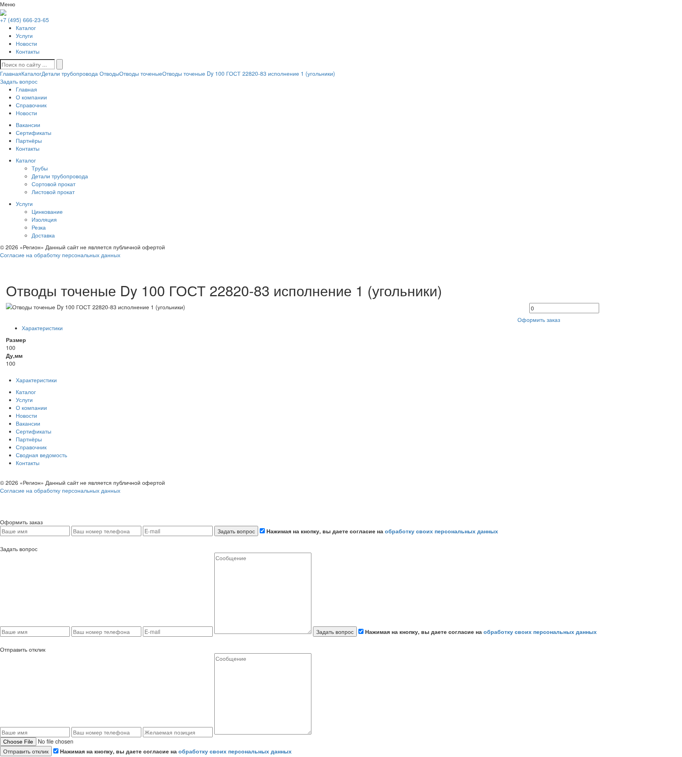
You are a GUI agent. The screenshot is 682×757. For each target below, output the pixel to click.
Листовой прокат (53, 192)
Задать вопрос (236, 531)
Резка (39, 227)
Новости (26, 43)
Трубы (40, 168)
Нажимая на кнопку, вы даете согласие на (381, 531)
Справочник (31, 447)
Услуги (24, 35)
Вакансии (28, 423)
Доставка (43, 235)
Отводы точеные (140, 73)
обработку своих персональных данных (441, 531)
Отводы (108, 73)
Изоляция (44, 219)
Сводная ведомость (41, 455)
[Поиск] (59, 64)
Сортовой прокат (53, 184)
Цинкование (47, 211)
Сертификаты (33, 431)
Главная (10, 73)
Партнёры (29, 439)
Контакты (27, 51)
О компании (31, 407)
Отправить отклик (26, 751)
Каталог (26, 28)
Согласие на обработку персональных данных (60, 255)
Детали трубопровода (69, 73)
